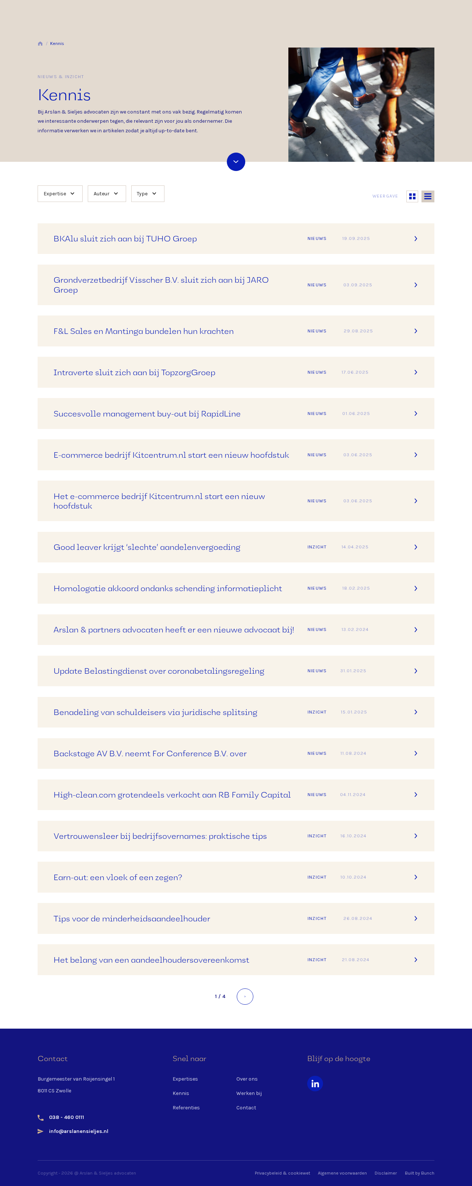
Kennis (57, 43)
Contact (246, 1108)
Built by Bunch (419, 1173)
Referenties (186, 1108)
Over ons (247, 1079)
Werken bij (249, 1093)
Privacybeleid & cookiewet (282, 1173)
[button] (60, 193)
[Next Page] (245, 996)
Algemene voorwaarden (342, 1173)
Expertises (185, 1079)
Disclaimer (386, 1173)
